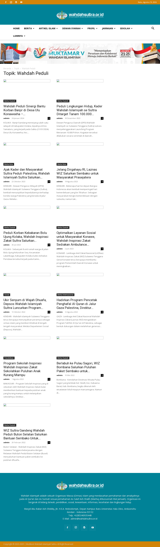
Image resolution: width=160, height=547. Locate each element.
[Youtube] (21, 2)
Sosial (6, 295)
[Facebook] (5, 2)
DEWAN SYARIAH (71, 28)
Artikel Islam (47, 28)
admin (6, 118)
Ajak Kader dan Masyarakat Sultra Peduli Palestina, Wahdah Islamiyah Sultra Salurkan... (26, 173)
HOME (16, 28)
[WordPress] (16, 2)
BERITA (28, 28)
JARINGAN (107, 28)
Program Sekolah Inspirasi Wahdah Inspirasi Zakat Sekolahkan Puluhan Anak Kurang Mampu (22, 369)
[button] (153, 28)
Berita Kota (8, 164)
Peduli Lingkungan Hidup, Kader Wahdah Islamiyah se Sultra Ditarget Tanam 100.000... (79, 110)
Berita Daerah (9, 101)
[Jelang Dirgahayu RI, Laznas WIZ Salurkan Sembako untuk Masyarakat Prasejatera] (80, 154)
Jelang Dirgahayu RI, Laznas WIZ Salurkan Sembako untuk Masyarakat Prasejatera (78, 173)
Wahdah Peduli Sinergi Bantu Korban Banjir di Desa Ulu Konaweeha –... (24, 110)
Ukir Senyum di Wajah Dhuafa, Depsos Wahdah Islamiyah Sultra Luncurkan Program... (24, 304)
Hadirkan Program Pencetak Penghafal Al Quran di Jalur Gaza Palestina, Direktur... (77, 304)
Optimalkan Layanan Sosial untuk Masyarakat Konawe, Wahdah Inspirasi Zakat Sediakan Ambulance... (76, 238)
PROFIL (91, 28)
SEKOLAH (125, 28)
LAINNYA (18, 35)
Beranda (7, 68)
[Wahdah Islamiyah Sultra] (80, 14)
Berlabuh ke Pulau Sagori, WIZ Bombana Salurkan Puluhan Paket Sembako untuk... (78, 367)
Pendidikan (9, 358)
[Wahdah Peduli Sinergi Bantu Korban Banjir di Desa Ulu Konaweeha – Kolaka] (26, 90)
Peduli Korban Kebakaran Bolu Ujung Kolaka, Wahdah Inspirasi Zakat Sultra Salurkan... (25, 236)
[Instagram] (11, 2)
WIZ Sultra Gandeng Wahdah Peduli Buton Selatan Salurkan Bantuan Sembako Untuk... (25, 434)
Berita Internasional (65, 295)
